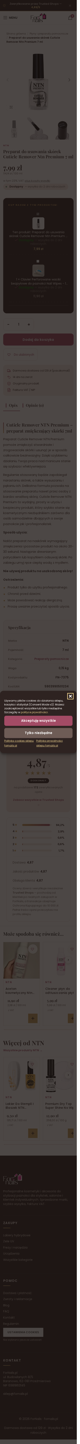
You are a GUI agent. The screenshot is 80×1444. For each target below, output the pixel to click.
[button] (70, 696)
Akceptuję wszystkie (38, 720)
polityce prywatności (34, 712)
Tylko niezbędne (38, 733)
